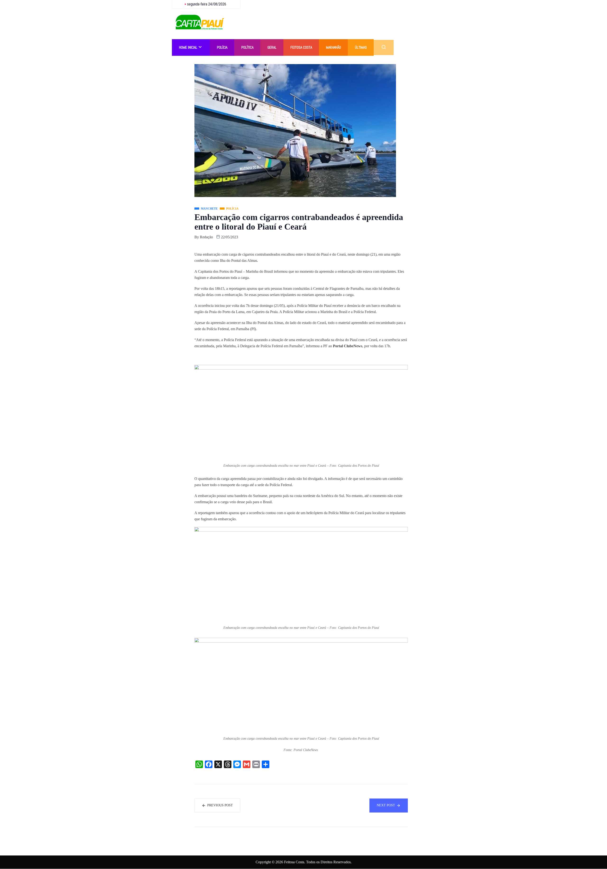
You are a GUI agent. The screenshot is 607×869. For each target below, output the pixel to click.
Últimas (361, 47)
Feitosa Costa (301, 47)
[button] (384, 47)
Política (247, 47)
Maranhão (333, 47)
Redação (206, 237)
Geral (271, 47)
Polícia (222, 47)
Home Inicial (188, 47)
